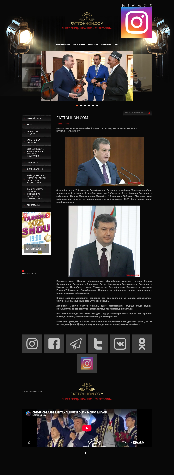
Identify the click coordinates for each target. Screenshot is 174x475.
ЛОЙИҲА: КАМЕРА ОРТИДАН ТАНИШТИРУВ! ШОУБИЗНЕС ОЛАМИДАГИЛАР (35, 194)
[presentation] (25, 215)
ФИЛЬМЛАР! (32, 163)
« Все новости (62, 124)
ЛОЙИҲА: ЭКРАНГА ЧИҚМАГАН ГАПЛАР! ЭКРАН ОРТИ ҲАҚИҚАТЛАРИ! (36, 179)
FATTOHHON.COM (63, 45)
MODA (29, 125)
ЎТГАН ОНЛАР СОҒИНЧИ (33, 141)
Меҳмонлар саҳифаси (33, 132)
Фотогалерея (79, 45)
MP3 (116, 45)
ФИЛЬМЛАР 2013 (35, 169)
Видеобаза (106, 45)
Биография (93, 45)
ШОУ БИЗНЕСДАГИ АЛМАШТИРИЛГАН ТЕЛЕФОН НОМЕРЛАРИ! (35, 152)
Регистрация (34, 205)
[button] (85, 453)
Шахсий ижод (34, 118)
